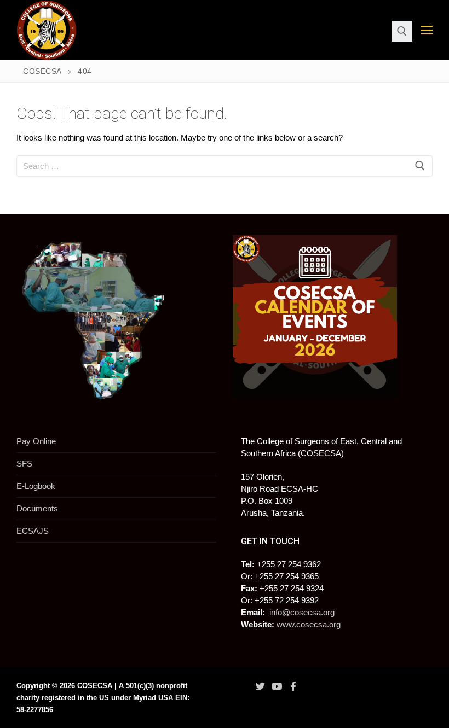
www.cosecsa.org (309, 624)
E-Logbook (35, 486)
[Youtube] (276, 686)
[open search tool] (402, 31)
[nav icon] (427, 30)
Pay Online (36, 441)
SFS (24, 463)
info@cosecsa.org (302, 612)
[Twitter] (260, 686)
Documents (37, 508)
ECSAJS (32, 530)
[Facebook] (293, 686)
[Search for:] (224, 166)
